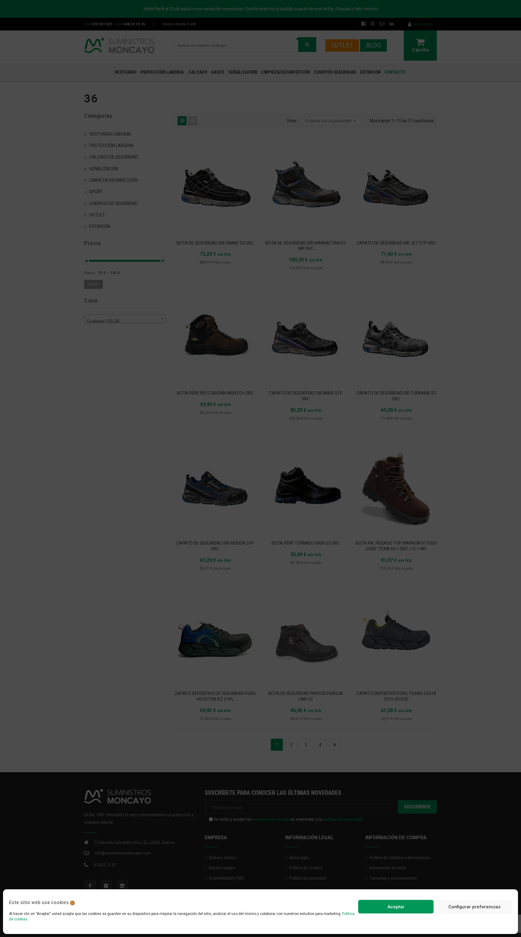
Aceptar (396, 907)
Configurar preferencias (474, 907)
